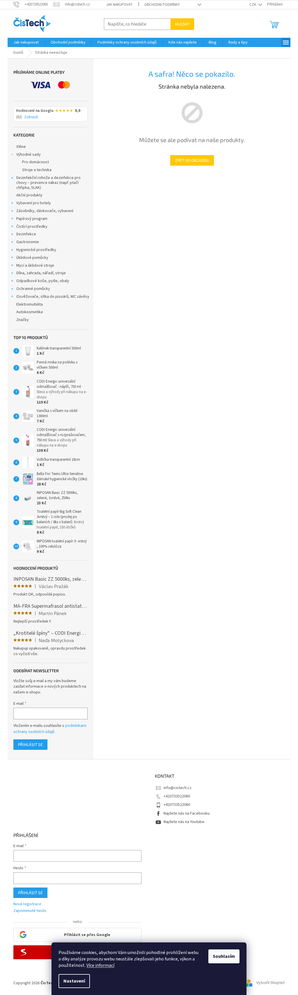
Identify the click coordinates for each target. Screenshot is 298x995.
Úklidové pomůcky (32, 258)
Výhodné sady (28, 154)
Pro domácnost (35, 162)
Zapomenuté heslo (29, 911)
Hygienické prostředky (36, 250)
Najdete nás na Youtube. (184, 822)
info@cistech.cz (177, 788)
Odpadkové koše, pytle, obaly (42, 281)
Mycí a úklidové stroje (35, 265)
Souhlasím (224, 956)
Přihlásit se (30, 744)
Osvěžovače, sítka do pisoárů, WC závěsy (52, 297)
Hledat (182, 23)
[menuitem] (26, 42)
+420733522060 (177, 796)
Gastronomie (27, 242)
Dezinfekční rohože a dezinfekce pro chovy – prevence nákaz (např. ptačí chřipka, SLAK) (48, 183)
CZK (253, 4)
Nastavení (74, 981)
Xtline (21, 147)
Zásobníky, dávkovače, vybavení (44, 211)
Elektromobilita (29, 304)
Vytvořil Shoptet (270, 983)
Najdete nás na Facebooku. (187, 813)
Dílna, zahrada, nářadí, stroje (41, 273)
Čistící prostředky (31, 227)
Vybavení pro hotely (33, 203)
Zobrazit (31, 117)
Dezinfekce (26, 234)
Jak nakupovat (119, 4)
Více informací (100, 965)
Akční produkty (29, 195)
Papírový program (31, 219)
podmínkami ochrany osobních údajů (49, 728)
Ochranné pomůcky (33, 289)
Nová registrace (27, 904)
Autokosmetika (29, 312)
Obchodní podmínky (162, 4)
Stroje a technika (37, 170)
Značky (22, 320)
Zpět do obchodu (192, 160)
